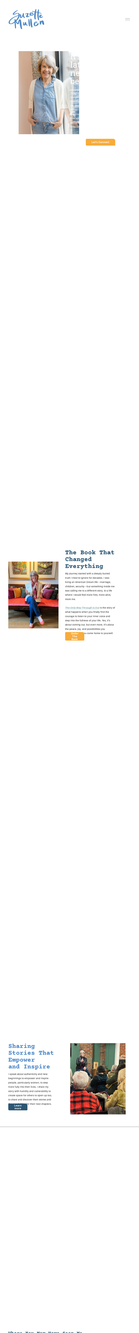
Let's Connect (100, 142)
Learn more (18, 1107)
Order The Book (74, 636)
